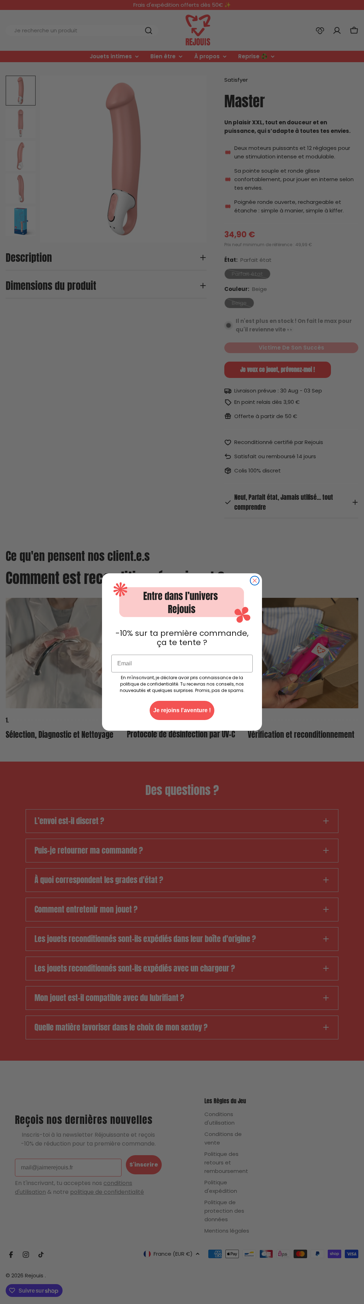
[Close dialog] (254, 580)
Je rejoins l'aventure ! (182, 710)
